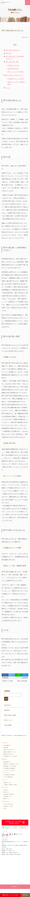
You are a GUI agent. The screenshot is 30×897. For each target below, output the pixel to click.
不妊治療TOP (7, 745)
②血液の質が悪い (13, 68)
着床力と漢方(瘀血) (23, 681)
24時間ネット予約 (8, 806)
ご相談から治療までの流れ (10, 784)
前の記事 (6, 677)
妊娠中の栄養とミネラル (10, 752)
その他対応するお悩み (9, 774)
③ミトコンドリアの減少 (16, 71)
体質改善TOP (7, 761)
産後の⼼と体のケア (9, 754)
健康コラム (6, 798)
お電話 (26, 895)
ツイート (12, 674)
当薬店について (8, 782)
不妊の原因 (8, 725)
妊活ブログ (6, 792)
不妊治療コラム (10, 735)
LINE (18, 674)
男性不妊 (7, 710)
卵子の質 (8, 53)
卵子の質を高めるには (13, 50)
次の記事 (24, 677)
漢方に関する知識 (10, 715)
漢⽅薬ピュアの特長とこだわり (11, 764)
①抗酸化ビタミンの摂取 (16, 78)
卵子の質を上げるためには (14, 75)
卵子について (8, 720)
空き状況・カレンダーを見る (11, 895)
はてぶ (25, 674)
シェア (5, 674)
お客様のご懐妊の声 (9, 794)
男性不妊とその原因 (7, 681)
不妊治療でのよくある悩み (10, 756)
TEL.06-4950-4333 (8, 804)
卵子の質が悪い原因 (12, 62)
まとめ (8, 88)
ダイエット (6, 772)
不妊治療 (6, 747)
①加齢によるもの (13, 65)
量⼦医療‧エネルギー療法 (10, 766)
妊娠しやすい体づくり (9, 749)
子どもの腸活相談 (8, 777)
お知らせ (6, 790)
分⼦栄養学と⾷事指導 (9, 768)
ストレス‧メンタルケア (9, 770)
